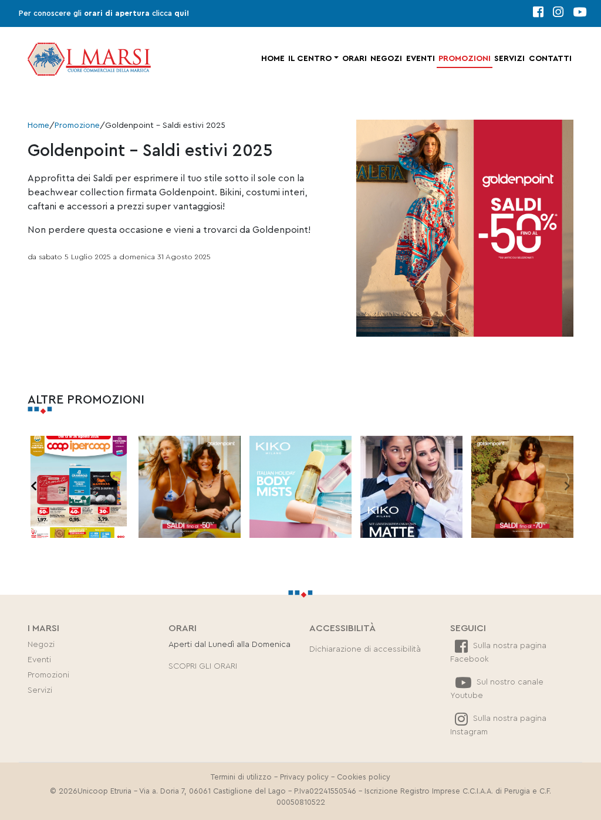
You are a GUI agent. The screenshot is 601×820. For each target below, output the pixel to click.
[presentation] (34, 487)
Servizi (509, 59)
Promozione (77, 125)
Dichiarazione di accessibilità (365, 649)
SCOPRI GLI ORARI (202, 666)
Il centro (310, 59)
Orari (354, 59)
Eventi (420, 59)
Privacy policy (304, 777)
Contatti (550, 59)
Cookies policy (363, 777)
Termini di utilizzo (241, 777)
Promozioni (464, 59)
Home (273, 59)
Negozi (386, 59)
